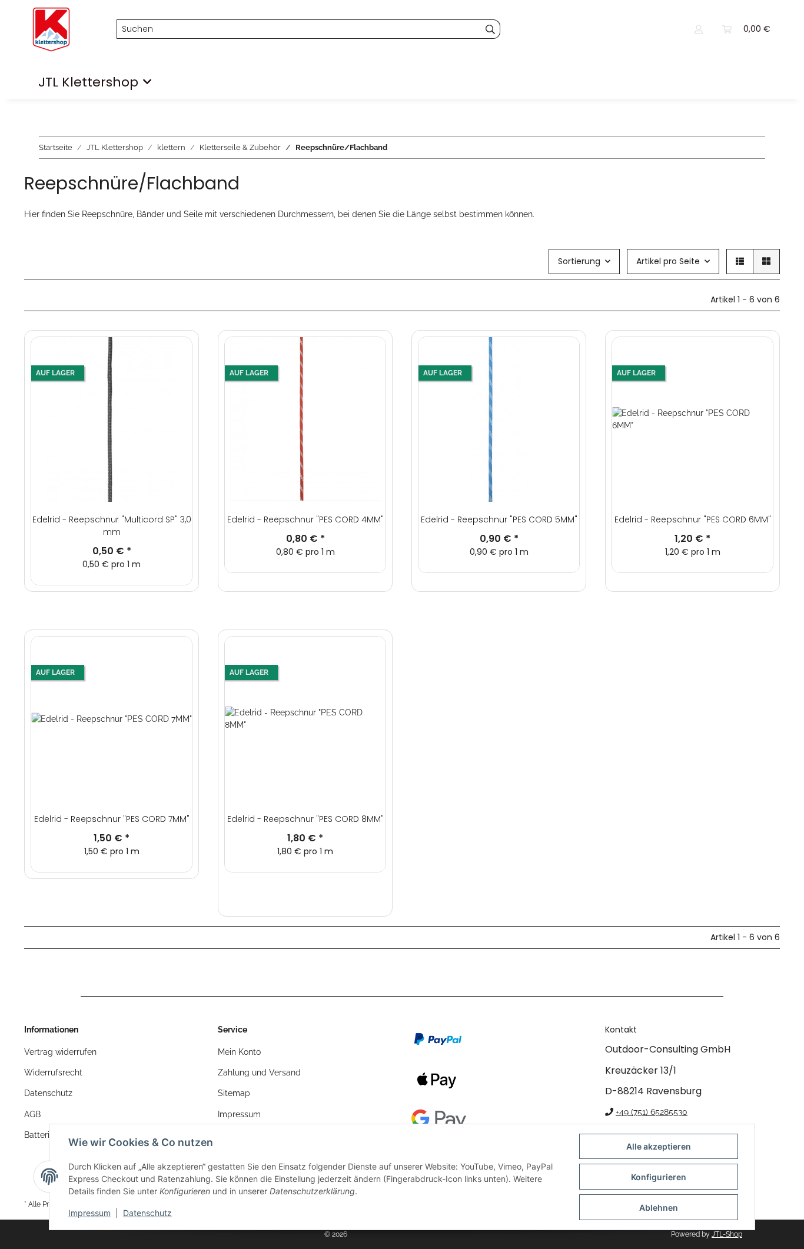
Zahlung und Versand (259, 1072)
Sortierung (579, 261)
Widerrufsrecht (53, 1072)
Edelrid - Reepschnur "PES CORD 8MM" (305, 819)
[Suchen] (490, 29)
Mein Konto (239, 1052)
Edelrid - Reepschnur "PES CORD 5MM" (499, 519)
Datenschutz (147, 1213)
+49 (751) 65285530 (651, 1112)
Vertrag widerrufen (60, 1052)
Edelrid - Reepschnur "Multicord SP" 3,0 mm (111, 526)
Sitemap (234, 1093)
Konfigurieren (658, 1177)
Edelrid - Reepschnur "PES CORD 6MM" (692, 519)
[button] (699, 29)
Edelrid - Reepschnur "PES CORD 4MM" (305, 519)
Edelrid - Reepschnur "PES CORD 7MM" (112, 819)
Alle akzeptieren (658, 1146)
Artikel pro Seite (668, 261)
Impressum (89, 1213)
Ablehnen (658, 1208)
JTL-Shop (727, 1234)
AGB (32, 1114)
